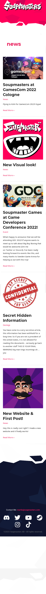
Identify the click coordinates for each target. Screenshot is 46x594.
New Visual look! (19, 164)
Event (5, 232)
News (5, 99)
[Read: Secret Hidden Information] (20, 292)
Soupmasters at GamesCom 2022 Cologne (19, 89)
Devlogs (6, 325)
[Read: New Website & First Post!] (23, 388)
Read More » (8, 110)
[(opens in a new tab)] (23, 67)
